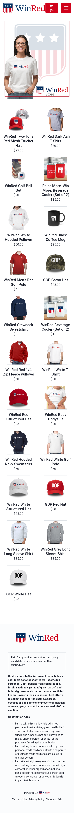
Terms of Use (19, 799)
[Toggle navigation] (66, 8)
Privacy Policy (36, 799)
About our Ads (54, 799)
